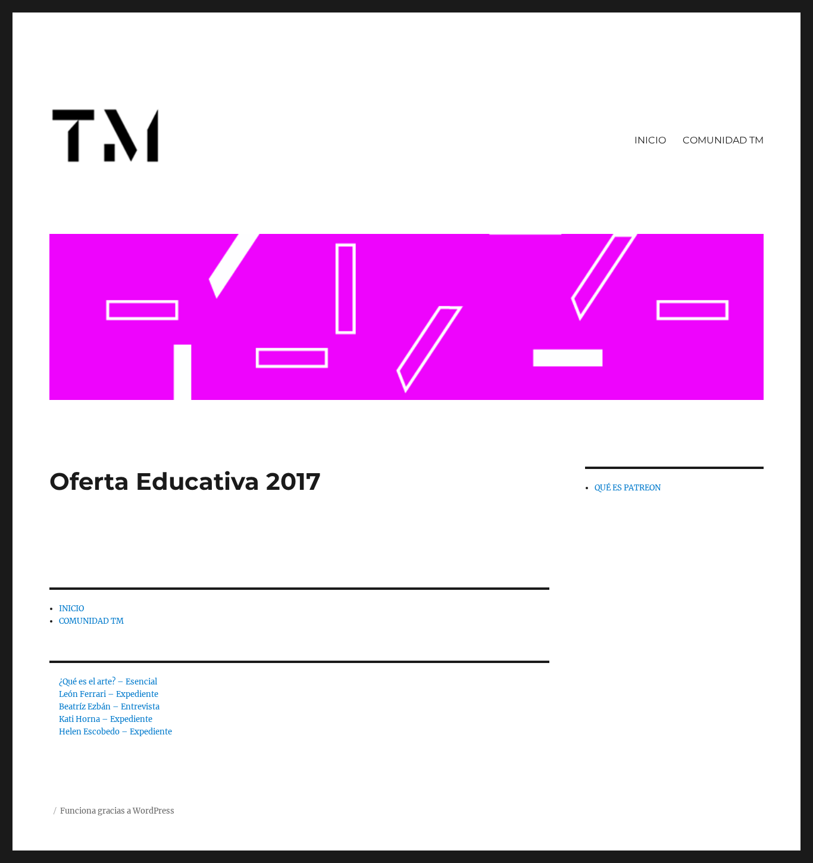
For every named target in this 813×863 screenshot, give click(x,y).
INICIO (650, 140)
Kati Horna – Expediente (105, 719)
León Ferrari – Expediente (108, 694)
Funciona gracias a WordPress (117, 811)
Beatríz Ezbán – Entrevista (109, 707)
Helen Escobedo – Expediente (115, 732)
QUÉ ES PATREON (628, 488)
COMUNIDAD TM (723, 140)
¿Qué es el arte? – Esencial (108, 682)
